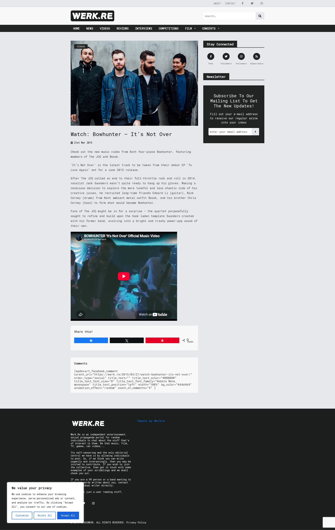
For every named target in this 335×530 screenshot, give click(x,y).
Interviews (143, 28)
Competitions (168, 28)
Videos (105, 28)
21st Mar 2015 (82, 142)
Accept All (68, 515)
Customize (22, 515)
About (217, 3)
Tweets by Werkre (151, 421)
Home (76, 28)
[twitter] (252, 3)
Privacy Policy (136, 522)
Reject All (45, 515)
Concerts (209, 28)
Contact (230, 3)
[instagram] (261, 3)
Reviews (123, 28)
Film (189, 28)
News (89, 28)
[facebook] (242, 3)
